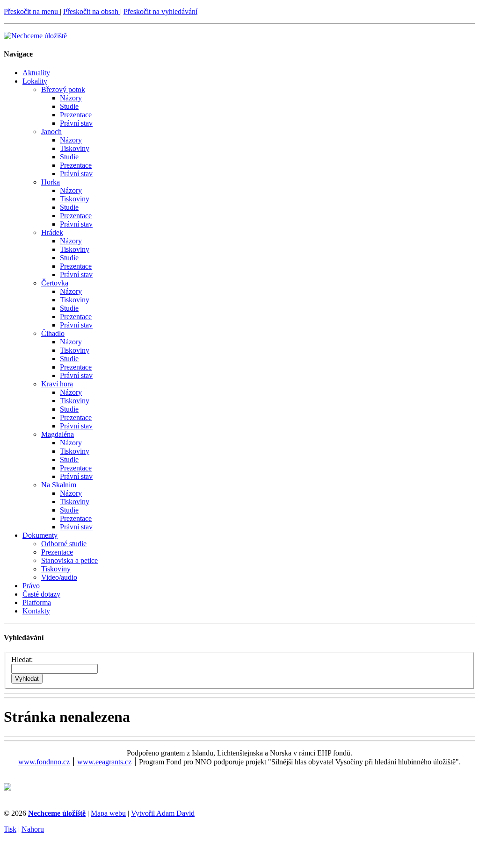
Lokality (34, 81)
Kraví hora (57, 384)
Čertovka (54, 283)
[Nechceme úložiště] (35, 36)
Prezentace (76, 115)
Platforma (36, 602)
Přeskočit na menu (32, 11)
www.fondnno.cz (44, 762)
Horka (50, 182)
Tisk (10, 829)
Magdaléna (57, 434)
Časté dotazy (41, 594)
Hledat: (22, 659)
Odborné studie (64, 544)
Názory (71, 98)
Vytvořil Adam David (163, 813)
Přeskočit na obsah (91, 11)
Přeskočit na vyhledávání (160, 11)
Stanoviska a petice (69, 560)
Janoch (51, 131)
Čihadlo (53, 333)
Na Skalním (58, 485)
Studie (69, 106)
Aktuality (36, 73)
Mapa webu (108, 813)
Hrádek (52, 232)
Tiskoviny (74, 148)
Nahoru (33, 829)
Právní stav (76, 123)
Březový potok (63, 89)
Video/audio (59, 577)
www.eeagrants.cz (104, 762)
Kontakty (36, 611)
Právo (31, 586)
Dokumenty (40, 535)
